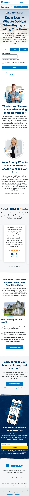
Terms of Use (17, 494)
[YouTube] (16, 477)
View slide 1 (9, 266)
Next (14, 67)
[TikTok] (12, 477)
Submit (15, 447)
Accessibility (23, 486)
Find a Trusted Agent (14, 347)
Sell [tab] (14, 49)
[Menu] (26, 2)
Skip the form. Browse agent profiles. (14, 388)
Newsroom (9, 472)
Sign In (22, 2)
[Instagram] (21, 477)
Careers (11, 470)
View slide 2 (12, 266)
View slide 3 (14, 266)
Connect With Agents (21, 7)
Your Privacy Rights (22, 483)
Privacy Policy (9, 453)
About (21, 472)
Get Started (5, 470)
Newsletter (22, 470)
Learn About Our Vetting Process (14, 193)
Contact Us (16, 470)
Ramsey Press (16, 472)
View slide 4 (17, 266)
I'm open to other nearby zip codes (15, 62)
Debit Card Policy (5, 483)
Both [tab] (24, 49)
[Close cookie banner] (27, 490)
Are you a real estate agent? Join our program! (13, 73)
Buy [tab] (5, 49)
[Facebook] (7, 477)
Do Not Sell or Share (7, 486)
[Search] (18, 2)
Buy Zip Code (6, 53)
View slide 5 (19, 266)
